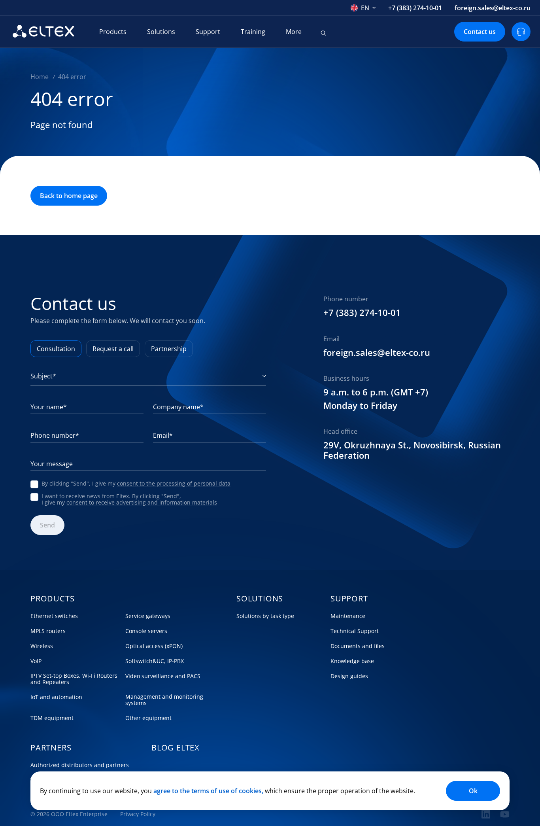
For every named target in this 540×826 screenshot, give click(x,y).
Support (208, 31)
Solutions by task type (265, 616)
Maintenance (347, 616)
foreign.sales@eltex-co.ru (493, 8)
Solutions (161, 31)
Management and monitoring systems (164, 700)
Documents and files (357, 646)
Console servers (146, 631)
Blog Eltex (175, 748)
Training (253, 31)
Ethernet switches (54, 616)
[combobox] (363, 7)
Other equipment (148, 718)
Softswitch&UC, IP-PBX (154, 661)
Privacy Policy (137, 814)
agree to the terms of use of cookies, (208, 791)
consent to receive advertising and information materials (141, 502)
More (294, 31)
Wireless (41, 646)
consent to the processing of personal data (173, 483)
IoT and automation (56, 697)
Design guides (349, 676)
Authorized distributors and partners (79, 765)
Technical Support (354, 631)
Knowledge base (352, 661)
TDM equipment (52, 718)
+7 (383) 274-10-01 (415, 8)
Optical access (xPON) (154, 646)
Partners (50, 748)
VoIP (36, 661)
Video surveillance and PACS (162, 676)
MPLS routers (48, 631)
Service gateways (147, 616)
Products (113, 31)
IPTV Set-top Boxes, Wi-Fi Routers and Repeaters (73, 679)
